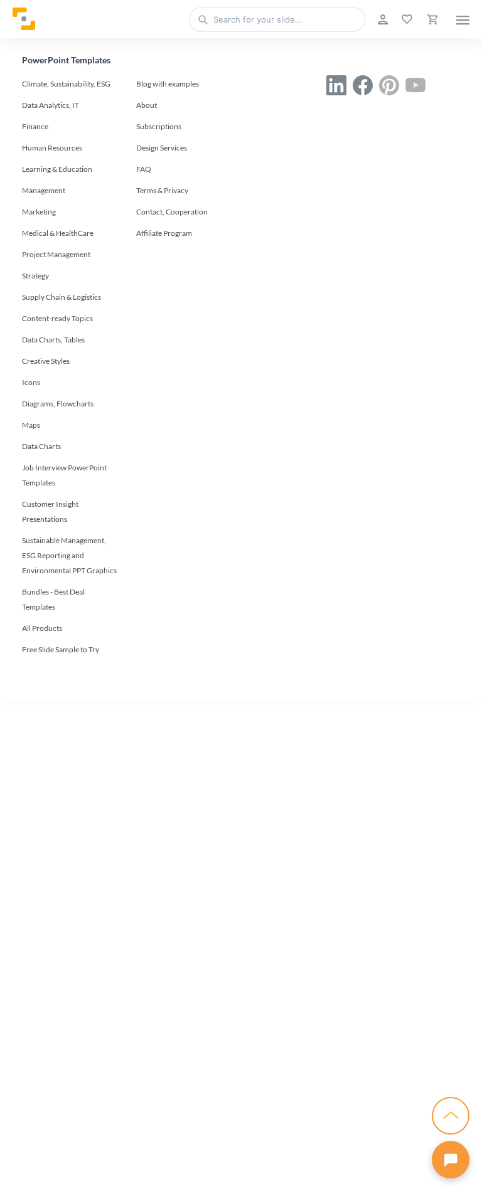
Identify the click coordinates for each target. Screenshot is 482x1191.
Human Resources (52, 147)
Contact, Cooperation (172, 211)
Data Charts (41, 446)
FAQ (143, 169)
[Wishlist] (406, 19)
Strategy (35, 275)
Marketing (39, 211)
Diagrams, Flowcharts (58, 403)
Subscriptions (158, 126)
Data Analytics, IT (50, 105)
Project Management (56, 254)
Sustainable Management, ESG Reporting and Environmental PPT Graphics (69, 555)
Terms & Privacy (162, 190)
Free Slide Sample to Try (60, 649)
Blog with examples (167, 83)
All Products (42, 628)
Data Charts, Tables (53, 339)
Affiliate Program (164, 233)
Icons (31, 382)
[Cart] (431, 19)
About (146, 105)
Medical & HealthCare (58, 233)
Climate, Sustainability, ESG (66, 83)
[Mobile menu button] (462, 19)
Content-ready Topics (57, 318)
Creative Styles (46, 361)
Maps (31, 425)
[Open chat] (450, 1159)
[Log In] (381, 19)
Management (43, 190)
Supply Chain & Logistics (61, 297)
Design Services (161, 147)
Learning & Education (57, 169)
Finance (35, 126)
